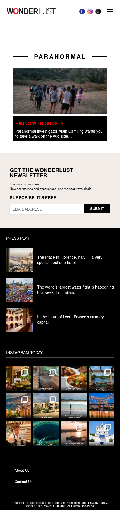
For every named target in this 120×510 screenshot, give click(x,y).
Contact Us (24, 481)
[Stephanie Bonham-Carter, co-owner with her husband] (74, 405)
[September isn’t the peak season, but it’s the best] (19, 405)
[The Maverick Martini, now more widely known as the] (19, 433)
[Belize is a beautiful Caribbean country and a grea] (46, 433)
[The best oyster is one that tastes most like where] (101, 378)
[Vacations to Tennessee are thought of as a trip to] (101, 405)
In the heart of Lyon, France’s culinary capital (70, 319)
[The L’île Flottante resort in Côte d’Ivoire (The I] (74, 433)
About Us (22, 470)
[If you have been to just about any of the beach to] (46, 405)
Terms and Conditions (66, 502)
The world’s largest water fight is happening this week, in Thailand (75, 289)
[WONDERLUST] (31, 11)
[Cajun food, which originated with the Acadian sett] (74, 378)
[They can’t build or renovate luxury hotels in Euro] (19, 378)
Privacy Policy (97, 502)
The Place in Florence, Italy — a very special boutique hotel (69, 259)
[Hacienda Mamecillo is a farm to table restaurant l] (46, 378)
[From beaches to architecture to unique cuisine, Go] (101, 433)
